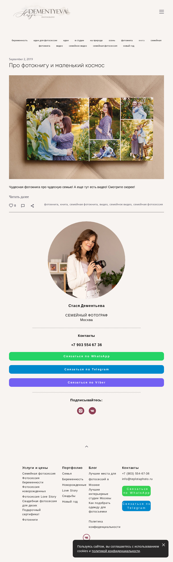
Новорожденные (74, 484)
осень (112, 40)
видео (60, 46)
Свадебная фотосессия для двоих (39, 503)
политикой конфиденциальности (116, 551)
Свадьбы (68, 496)
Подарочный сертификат (31, 512)
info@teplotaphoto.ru (137, 479)
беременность (20, 40)
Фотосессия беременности (32, 480)
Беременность (73, 479)
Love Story (70, 490)
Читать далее (19, 197)
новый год (128, 46)
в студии (80, 40)
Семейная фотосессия (39, 473)
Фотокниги (30, 519)
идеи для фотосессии (46, 40)
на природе (96, 40)
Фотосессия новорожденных (34, 489)
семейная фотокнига (84, 204)
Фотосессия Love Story (39, 496)
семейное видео (78, 46)
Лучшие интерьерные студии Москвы (100, 494)
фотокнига (127, 40)
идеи (66, 40)
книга (142, 40)
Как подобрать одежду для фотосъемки (99, 507)
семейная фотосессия (105, 46)
